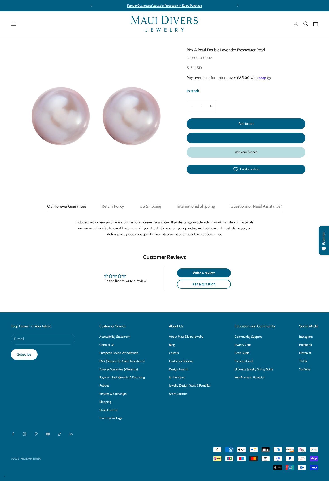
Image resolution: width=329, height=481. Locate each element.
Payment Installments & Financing (122, 377)
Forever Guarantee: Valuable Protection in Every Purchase (164, 6)
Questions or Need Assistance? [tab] (256, 206)
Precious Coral (244, 361)
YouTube (304, 369)
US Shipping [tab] (150, 206)
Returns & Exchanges (113, 394)
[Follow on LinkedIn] (71, 434)
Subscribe (24, 354)
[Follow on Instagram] (24, 434)
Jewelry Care (243, 345)
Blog (172, 345)
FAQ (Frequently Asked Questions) (122, 361)
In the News (177, 377)
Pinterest (305, 353)
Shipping (105, 402)
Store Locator (108, 410)
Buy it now (246, 138)
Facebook (305, 345)
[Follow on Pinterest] (36, 434)
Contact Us (106, 345)
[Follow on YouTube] (48, 434)
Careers (174, 353)
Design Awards (179, 369)
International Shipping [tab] (196, 206)
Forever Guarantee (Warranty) (118, 369)
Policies (104, 385)
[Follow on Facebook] (13, 434)
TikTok (303, 361)
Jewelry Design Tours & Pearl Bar (190, 385)
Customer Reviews (181, 361)
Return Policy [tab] (113, 206)
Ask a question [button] (203, 284)
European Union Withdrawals (118, 353)
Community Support (248, 337)
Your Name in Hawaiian (250, 377)
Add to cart (246, 124)
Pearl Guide (242, 353)
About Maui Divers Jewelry (186, 337)
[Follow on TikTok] (59, 434)
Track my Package (110, 418)
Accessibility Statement (114, 337)
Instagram (306, 337)
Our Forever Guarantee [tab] (66, 206)
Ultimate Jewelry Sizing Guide (254, 369)
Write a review (204, 273)
